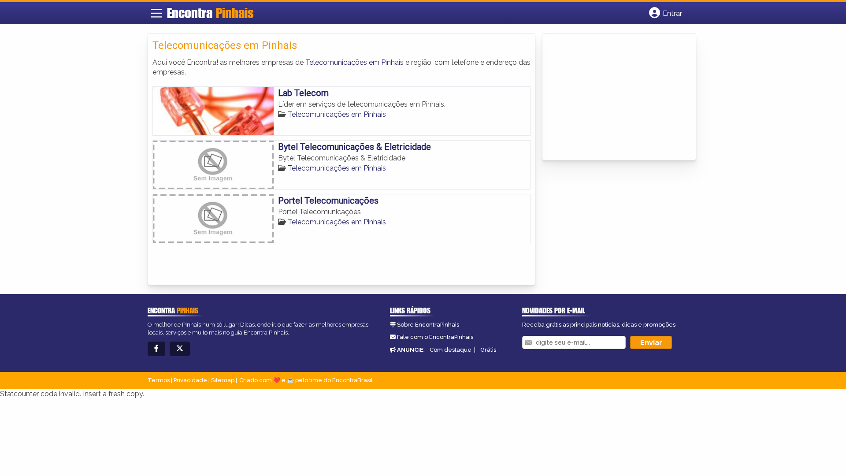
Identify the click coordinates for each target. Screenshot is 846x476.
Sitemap (222, 380)
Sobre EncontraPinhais (428, 324)
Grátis (488, 349)
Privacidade (190, 380)
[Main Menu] (156, 13)
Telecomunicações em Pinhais (354, 62)
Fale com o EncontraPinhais (435, 337)
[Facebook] (156, 349)
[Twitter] (180, 349)
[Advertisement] (613, 97)
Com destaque (450, 349)
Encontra (210, 13)
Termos (159, 380)
